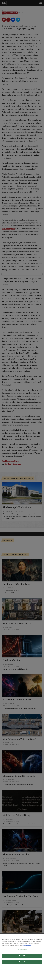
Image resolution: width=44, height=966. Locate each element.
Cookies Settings (22, 950)
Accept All (22, 962)
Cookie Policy (27, 945)
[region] (22, 949)
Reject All (22, 956)
